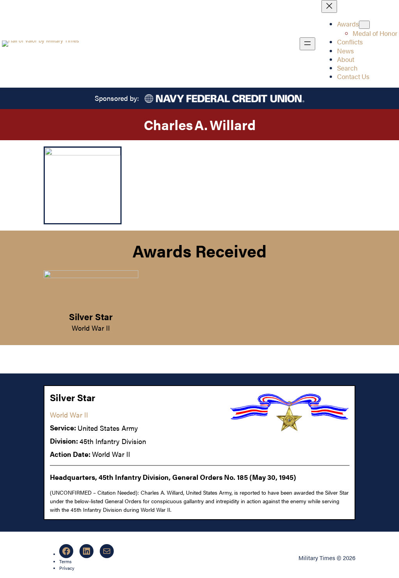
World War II (91, 328)
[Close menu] (329, 6)
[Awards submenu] (364, 25)
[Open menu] (307, 43)
